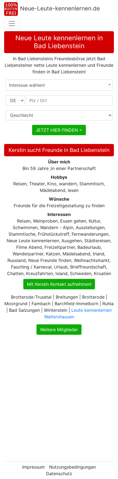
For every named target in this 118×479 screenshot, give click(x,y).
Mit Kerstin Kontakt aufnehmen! (59, 284)
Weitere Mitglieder (59, 329)
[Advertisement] (59, 398)
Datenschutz (59, 473)
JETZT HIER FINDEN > (59, 130)
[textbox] (59, 85)
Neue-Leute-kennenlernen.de (60, 8)
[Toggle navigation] (11, 23)
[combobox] (59, 85)
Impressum (33, 467)
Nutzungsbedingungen (72, 467)
